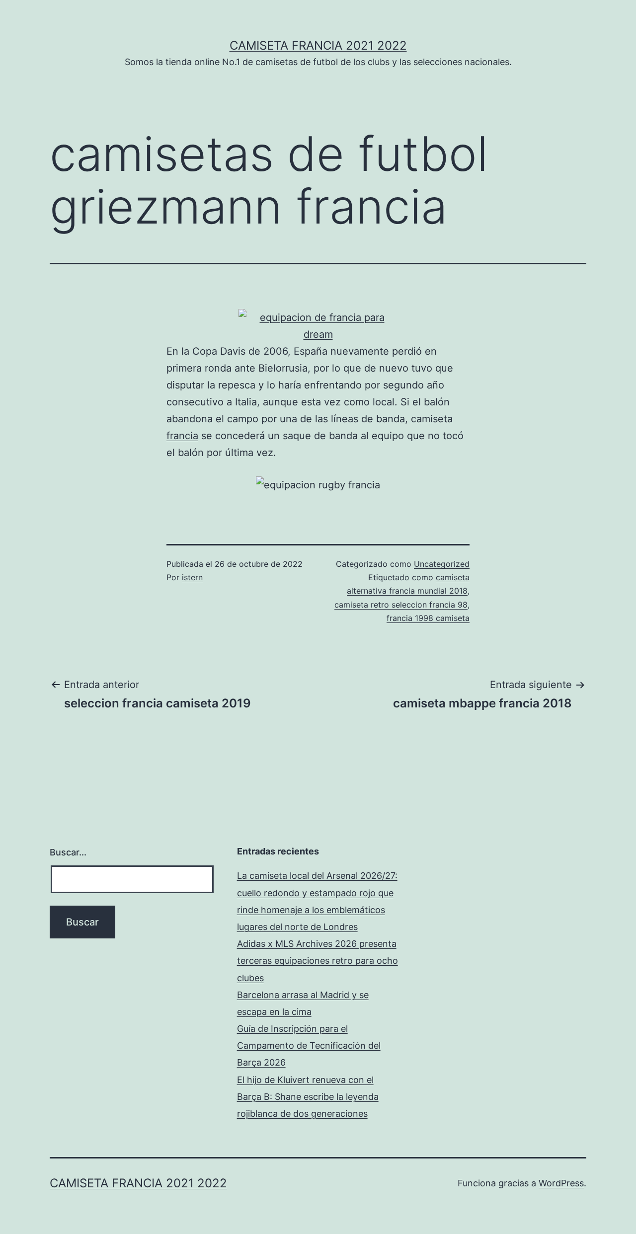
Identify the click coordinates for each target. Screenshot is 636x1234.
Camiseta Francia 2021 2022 (318, 45)
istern (192, 577)
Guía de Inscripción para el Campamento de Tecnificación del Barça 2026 (309, 1045)
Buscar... (68, 852)
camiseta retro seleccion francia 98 (401, 605)
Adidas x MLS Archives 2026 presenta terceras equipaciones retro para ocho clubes (317, 960)
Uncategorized (442, 564)
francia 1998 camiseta (428, 618)
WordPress (561, 1183)
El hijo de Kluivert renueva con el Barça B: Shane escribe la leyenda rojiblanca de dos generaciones (308, 1097)
